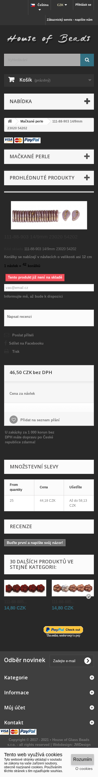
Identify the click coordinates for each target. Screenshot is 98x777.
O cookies (84, 768)
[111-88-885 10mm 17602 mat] (73, 588)
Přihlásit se (83, 4)
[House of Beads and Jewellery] (49, 37)
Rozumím (82, 759)
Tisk (15, 351)
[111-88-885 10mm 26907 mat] (25, 588)
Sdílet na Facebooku (26, 343)
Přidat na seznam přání (39, 420)
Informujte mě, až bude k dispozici (33, 296)
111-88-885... (15, 601)
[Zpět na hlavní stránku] (10, 121)
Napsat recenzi (19, 317)
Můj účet (14, 707)
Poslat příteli (23, 335)
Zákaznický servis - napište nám (70, 19)
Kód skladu (13, 249)
